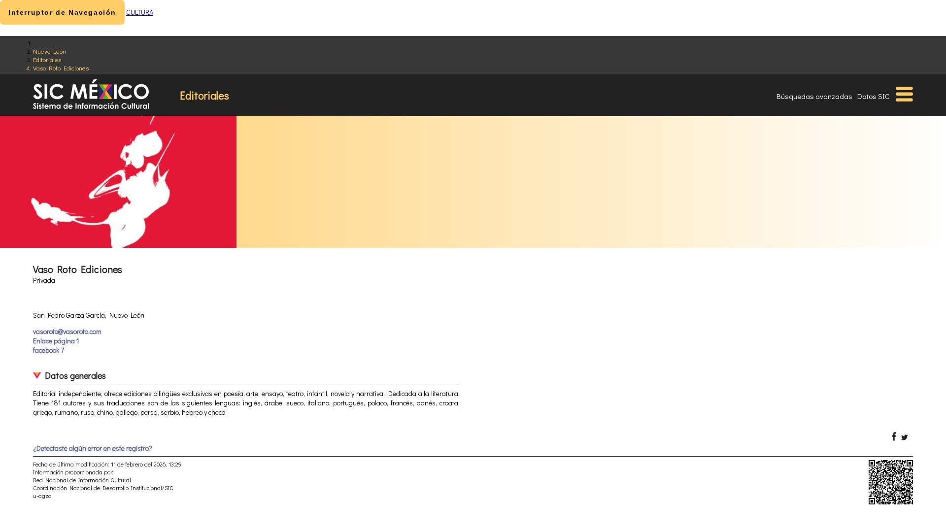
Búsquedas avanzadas (814, 96)
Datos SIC (873, 96)
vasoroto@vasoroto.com (67, 331)
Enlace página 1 (56, 340)
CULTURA (139, 12)
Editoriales (47, 59)
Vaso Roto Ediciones (61, 68)
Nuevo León (49, 51)
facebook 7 (48, 350)
